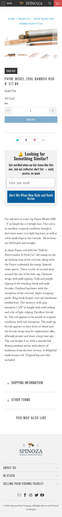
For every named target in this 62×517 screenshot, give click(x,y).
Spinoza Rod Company (20, 505)
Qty (6, 103)
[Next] (55, 38)
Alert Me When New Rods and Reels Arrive (31, 197)
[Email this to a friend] (43, 140)
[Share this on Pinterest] (34, 140)
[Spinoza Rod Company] (31, 3)
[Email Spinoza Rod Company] (19, 495)
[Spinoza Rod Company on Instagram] (30, 495)
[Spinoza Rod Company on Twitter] (36, 495)
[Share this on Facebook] (26, 140)
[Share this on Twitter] (17, 140)
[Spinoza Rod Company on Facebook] (25, 495)
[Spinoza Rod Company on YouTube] (42, 495)
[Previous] (7, 38)
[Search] (50, 3)
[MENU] (1, 3)
